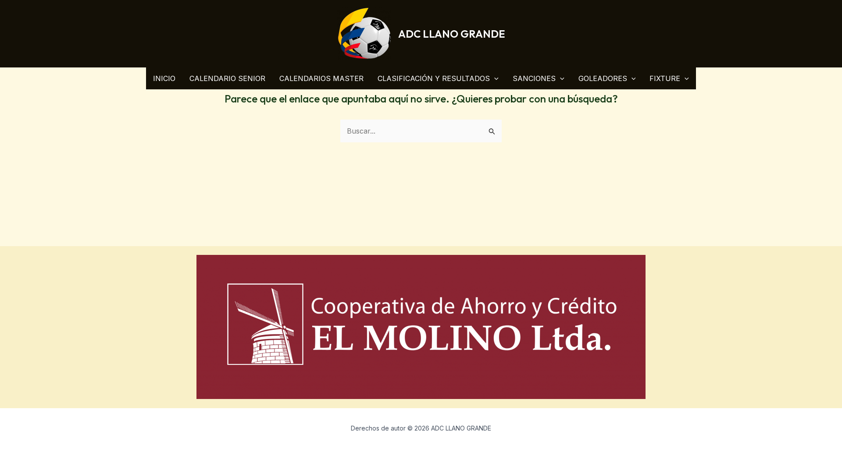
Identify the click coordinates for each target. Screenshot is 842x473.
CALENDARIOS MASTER (321, 78)
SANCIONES (534, 78)
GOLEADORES (602, 78)
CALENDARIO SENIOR (227, 78)
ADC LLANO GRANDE (451, 33)
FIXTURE (664, 78)
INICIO (164, 78)
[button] (494, 78)
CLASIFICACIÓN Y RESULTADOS (434, 78)
